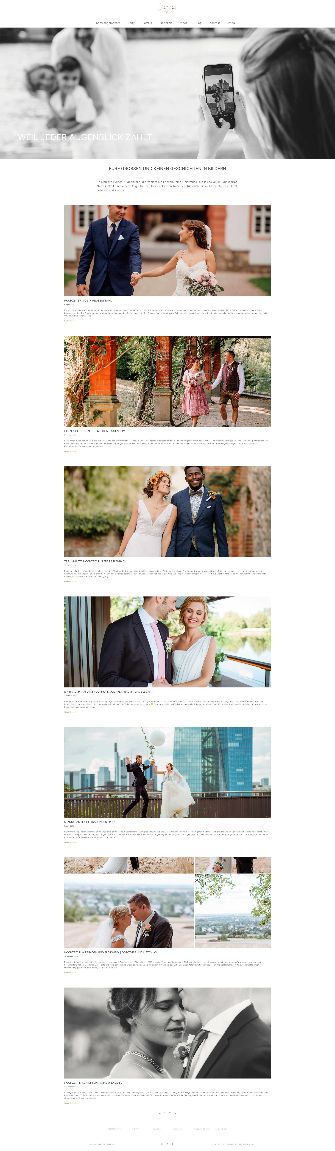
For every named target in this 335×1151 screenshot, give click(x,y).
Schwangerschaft (108, 23)
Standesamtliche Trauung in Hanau (90, 822)
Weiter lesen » (70, 321)
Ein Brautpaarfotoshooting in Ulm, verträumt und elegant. (109, 691)
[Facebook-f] (172, 1144)
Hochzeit (166, 23)
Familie (147, 23)
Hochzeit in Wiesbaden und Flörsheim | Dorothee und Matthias (110, 952)
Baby (131, 23)
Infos (231, 23)
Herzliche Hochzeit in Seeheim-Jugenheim (94, 430)
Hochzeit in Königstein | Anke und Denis (93, 1082)
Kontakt (215, 23)
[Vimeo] (167, 1144)
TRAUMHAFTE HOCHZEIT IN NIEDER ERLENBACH (95, 561)
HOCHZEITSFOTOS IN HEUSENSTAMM (88, 300)
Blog (199, 23)
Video (184, 23)
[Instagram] (162, 1144)
